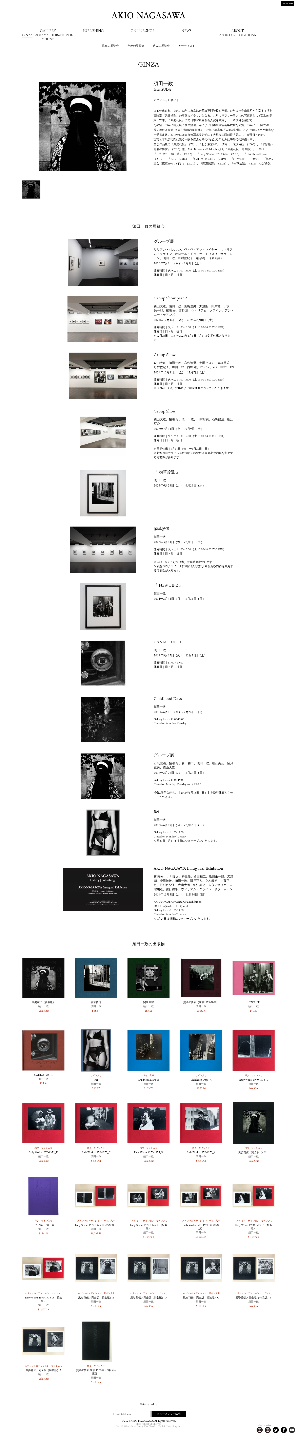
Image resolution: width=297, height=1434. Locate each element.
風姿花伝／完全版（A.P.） (253, 1152)
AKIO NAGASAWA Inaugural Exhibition (188, 869)
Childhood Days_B (148, 1080)
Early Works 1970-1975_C (96, 1152)
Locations (247, 35)
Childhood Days (168, 699)
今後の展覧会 (135, 46)
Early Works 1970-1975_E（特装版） (96, 1225)
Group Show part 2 (170, 299)
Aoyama (42, 35)
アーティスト (186, 46)
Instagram (260, 1430)
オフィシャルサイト (166, 100)
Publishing (93, 31)
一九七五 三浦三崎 (43, 1225)
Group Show (165, 355)
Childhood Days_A (201, 1080)
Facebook (284, 1430)
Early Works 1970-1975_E (253, 1080)
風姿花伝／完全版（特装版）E (96, 1298)
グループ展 (164, 242)
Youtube (292, 1430)
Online (48, 39)
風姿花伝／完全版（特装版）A (43, 1370)
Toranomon (62, 35)
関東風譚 (148, 1002)
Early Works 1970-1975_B (148, 1152)
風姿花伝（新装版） (43, 1002)
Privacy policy (148, 1404)
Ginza (27, 35)
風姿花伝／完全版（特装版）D (148, 1298)
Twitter (276, 1430)
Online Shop (143, 31)
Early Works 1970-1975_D (43, 1152)
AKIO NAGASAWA (148, 15)
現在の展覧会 (110, 46)
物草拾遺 (162, 529)
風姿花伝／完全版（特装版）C (201, 1298)
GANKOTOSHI (167, 642)
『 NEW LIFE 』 (168, 586)
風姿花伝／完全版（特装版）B (254, 1298)
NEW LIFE (254, 1002)
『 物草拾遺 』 (167, 473)
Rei (156, 812)
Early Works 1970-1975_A (201, 1152)
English (288, 4)
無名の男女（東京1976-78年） (201, 1002)
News (186, 31)
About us (227, 35)
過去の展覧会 (161, 46)
